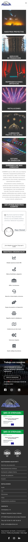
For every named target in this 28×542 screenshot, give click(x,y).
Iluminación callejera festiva (9, 472)
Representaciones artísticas (9, 468)
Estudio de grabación (7, 475)
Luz (2, 491)
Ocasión (3, 479)
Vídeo (2, 497)
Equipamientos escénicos (8, 501)
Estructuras (4, 494)
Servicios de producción (8, 465)
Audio (2, 487)
